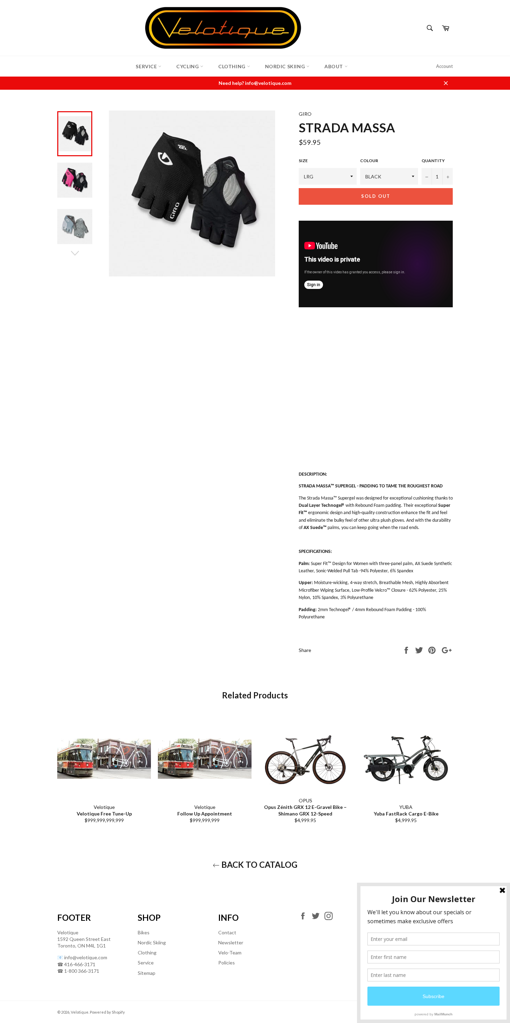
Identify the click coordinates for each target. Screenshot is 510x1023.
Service (147, 66)
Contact (227, 932)
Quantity (433, 160)
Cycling (188, 66)
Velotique (79, 1012)
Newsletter (230, 942)
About (334, 66)
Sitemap (146, 973)
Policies (226, 962)
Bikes (144, 932)
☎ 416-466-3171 (76, 964)
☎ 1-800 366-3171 (78, 971)
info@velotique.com (85, 957)
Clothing (232, 66)
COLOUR (369, 160)
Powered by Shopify (107, 1012)
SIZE (303, 160)
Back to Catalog (258, 864)
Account (444, 66)
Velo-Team (229, 952)
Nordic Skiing (285, 66)
